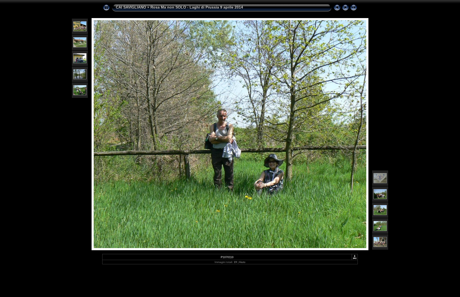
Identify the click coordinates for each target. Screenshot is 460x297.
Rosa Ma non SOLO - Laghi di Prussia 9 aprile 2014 (196, 7)
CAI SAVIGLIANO (131, 7)
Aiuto (242, 262)
